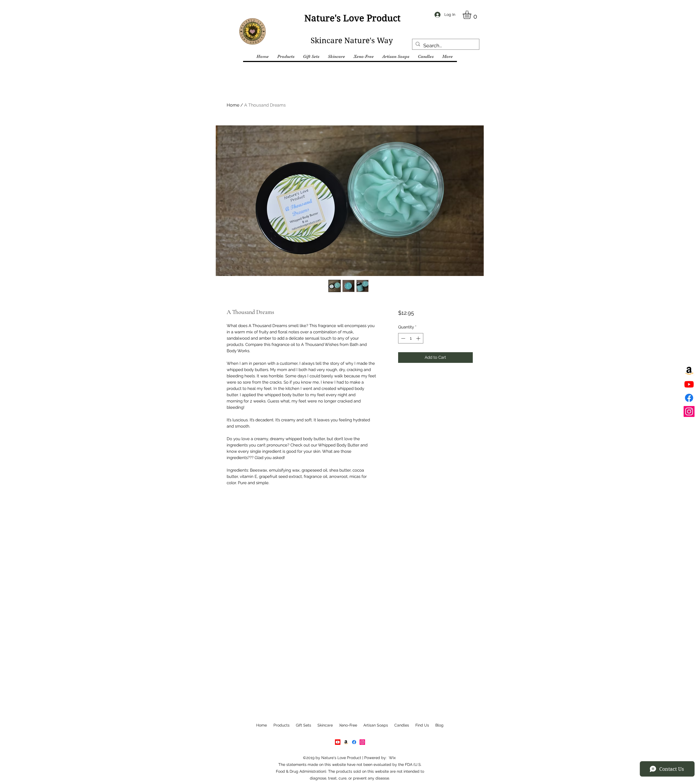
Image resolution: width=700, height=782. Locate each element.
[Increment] (418, 338)
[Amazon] (689, 370)
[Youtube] (689, 384)
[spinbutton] (410, 338)
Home (233, 105)
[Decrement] (402, 338)
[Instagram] (689, 411)
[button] (472, 14)
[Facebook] (689, 397)
